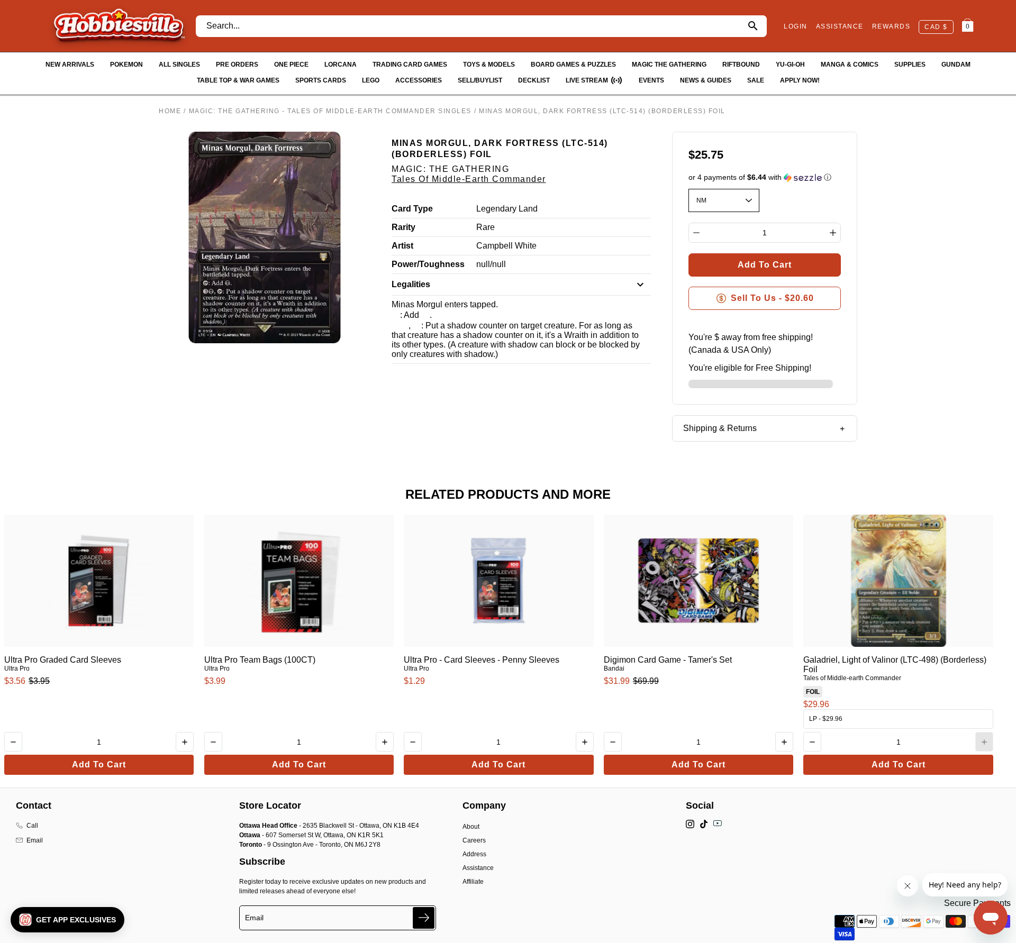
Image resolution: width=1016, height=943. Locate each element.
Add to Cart (99, 764)
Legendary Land (507, 208)
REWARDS (891, 26)
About (470, 826)
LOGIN (796, 26)
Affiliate (473, 881)
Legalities (411, 284)
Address (474, 854)
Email (34, 840)
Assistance (478, 868)
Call (32, 825)
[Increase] (833, 233)
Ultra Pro (17, 668)
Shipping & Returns (720, 428)
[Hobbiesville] (118, 25)
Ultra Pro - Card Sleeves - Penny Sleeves (481, 659)
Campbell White (506, 245)
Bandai (614, 668)
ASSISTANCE (840, 26)
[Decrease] (696, 233)
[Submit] (424, 918)
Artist (402, 245)
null (483, 264)
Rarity (403, 227)
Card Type (412, 208)
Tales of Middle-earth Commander (469, 179)
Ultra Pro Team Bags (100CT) (259, 659)
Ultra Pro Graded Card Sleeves (62, 659)
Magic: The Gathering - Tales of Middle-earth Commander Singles (330, 111)
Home (170, 111)
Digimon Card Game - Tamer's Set (668, 659)
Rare (485, 227)
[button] (764, 177)
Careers (474, 840)
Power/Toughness (428, 264)
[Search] (753, 26)
